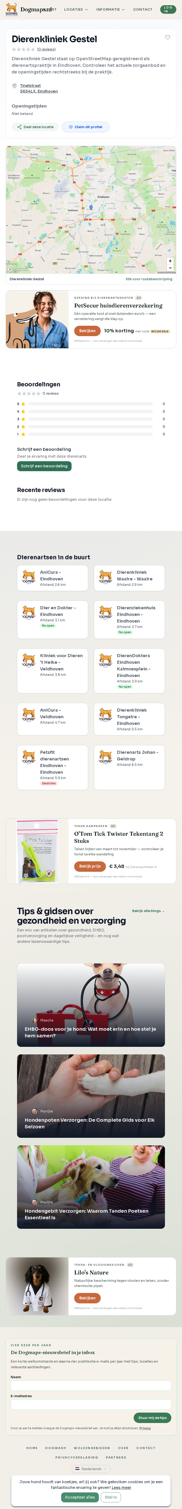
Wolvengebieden (92, 1448)
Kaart (50, 9)
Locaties (73, 9)
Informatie (108, 9)
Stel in (111, 1497)
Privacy (145, 1428)
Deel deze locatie (39, 127)
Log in (168, 9)
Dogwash (55, 1448)
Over (123, 1448)
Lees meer (121, 1487)
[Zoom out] (170, 267)
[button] (167, 37)
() (46, 49)
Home (32, 1448)
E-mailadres (21, 1396)
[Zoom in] (170, 261)
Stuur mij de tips (152, 1418)
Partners (116, 1457)
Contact (143, 9)
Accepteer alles (80, 1497)
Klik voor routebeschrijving (149, 279)
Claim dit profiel (88, 127)
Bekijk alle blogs (148, 911)
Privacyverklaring (76, 1457)
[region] (91, 210)
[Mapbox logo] (17, 269)
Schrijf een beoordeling (44, 466)
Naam (16, 1377)
